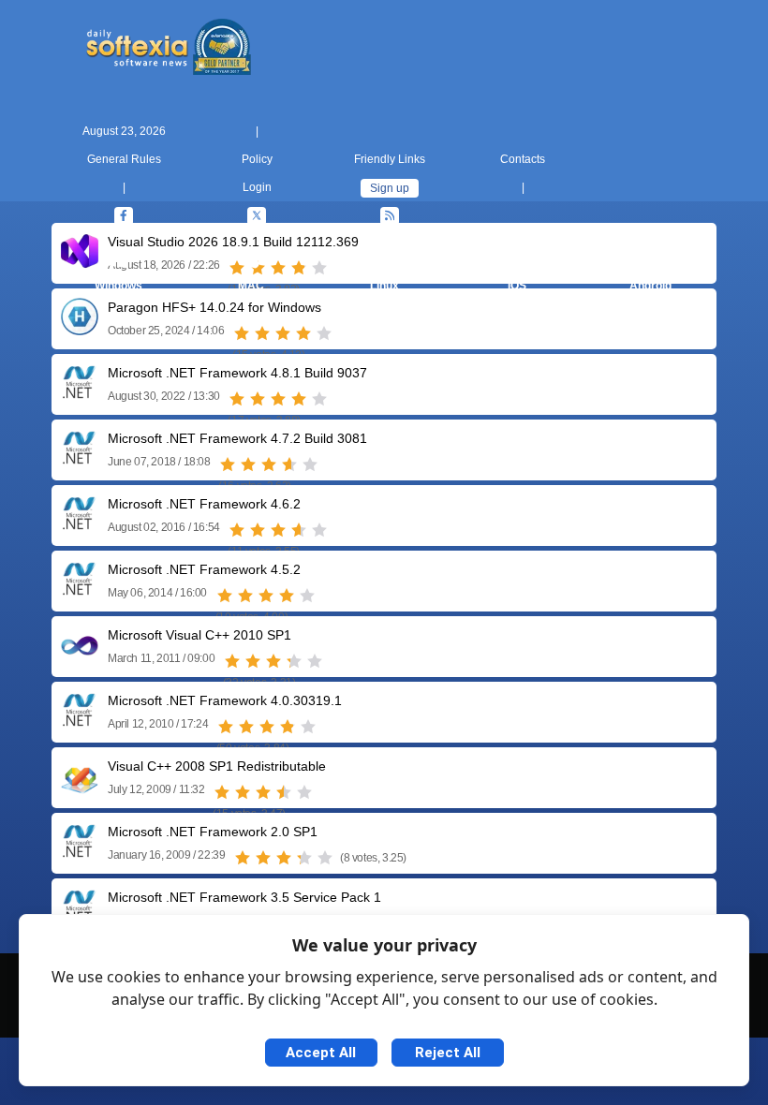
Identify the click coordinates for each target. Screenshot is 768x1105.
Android (650, 285)
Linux (384, 285)
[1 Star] (241, 333)
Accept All (321, 1052)
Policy (257, 159)
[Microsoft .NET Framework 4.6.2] (79, 524)
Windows (118, 285)
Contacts (522, 159)
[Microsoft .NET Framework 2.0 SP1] (79, 852)
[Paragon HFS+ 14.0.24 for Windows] (79, 328)
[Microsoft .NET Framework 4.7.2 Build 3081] (79, 459)
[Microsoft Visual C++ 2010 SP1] (79, 656)
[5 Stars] (324, 333)
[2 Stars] (262, 333)
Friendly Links (389, 159)
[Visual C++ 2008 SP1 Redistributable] (79, 787)
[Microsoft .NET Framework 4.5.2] (79, 590)
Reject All (447, 1052)
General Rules (124, 159)
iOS (517, 285)
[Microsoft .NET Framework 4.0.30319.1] (79, 721)
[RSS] (389, 216)
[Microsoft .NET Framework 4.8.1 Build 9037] (79, 393)
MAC (251, 285)
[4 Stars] (303, 333)
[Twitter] (256, 216)
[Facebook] (123, 216)
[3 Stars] (282, 333)
